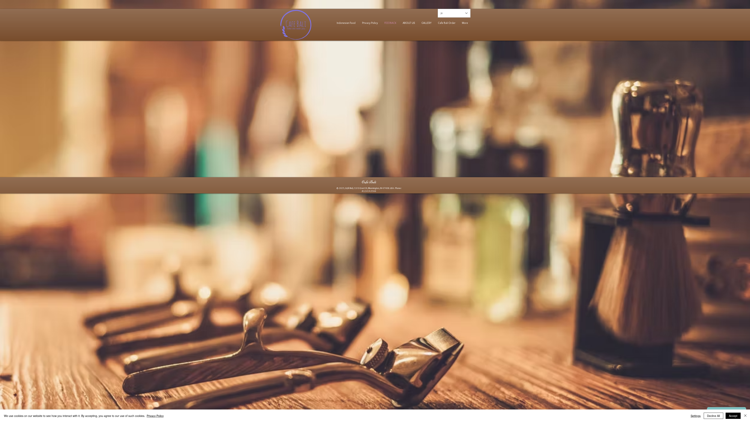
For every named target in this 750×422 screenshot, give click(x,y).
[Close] (745, 416)
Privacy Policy (155, 416)
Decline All (713, 416)
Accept (733, 416)
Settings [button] (696, 416)
